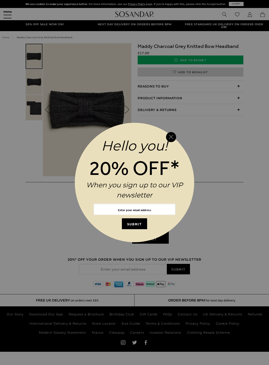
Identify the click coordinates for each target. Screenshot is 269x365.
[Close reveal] (171, 137)
